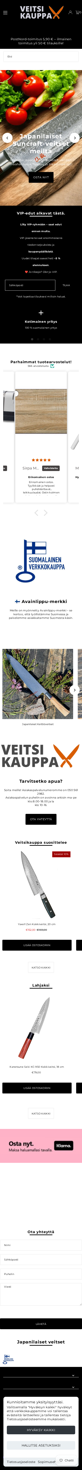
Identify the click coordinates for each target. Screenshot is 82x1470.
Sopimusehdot (50, 1462)
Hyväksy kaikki (41, 1430)
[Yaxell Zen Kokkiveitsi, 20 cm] (37, 884)
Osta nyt (41, 177)
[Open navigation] (9, 12)
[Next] (74, 138)
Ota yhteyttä (41, 819)
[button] (37, 513)
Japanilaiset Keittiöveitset (38, 724)
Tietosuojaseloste (21, 1462)
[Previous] (7, 138)
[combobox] (41, 56)
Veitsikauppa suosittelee (41, 842)
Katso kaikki (41, 967)
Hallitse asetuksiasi (41, 1445)
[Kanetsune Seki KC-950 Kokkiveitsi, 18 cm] (37, 1027)
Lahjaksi (41, 985)
